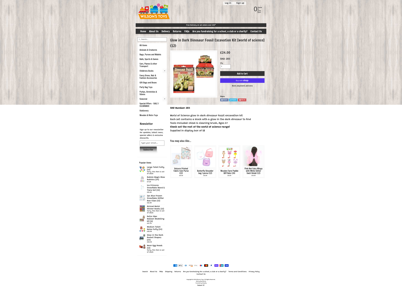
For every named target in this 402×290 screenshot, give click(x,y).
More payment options (242, 86)
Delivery (166, 31)
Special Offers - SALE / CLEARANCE (149, 105)
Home (143, 31)
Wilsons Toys (200, 279)
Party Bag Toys (146, 87)
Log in (228, 3)
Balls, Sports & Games (149, 59)
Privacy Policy (254, 272)
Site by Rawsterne (201, 281)
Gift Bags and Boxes (148, 82)
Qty (221, 63)
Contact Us (256, 31)
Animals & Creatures (148, 49)
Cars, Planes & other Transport (148, 65)
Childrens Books (153, 71)
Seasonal (153, 99)
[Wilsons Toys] (154, 12)
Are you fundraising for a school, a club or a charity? (219, 31)
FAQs (186, 31)
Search (145, 272)
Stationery (144, 110)
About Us (153, 31)
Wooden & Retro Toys (149, 115)
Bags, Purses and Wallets (150, 54)
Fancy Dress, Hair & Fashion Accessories (148, 76)
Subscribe (148, 149)
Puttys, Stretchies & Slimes (148, 93)
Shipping (168, 272)
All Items (143, 45)
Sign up (240, 3)
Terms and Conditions (237, 272)
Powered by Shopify (201, 283)
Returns (177, 31)
